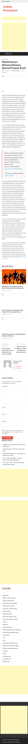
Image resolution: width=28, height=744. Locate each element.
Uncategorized (7, 659)
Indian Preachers (10, 8)
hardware (5, 624)
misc (4, 637)
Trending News (7, 656)
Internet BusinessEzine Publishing (12, 629)
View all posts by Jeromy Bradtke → (18, 367)
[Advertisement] (15, 18)
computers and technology (10, 608)
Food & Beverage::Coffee (9, 616)
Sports (4, 653)
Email (4, 414)
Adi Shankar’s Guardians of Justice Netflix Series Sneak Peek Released (12, 287)
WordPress (11, 742)
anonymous (6, 595)
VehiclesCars (6, 661)
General (5, 621)
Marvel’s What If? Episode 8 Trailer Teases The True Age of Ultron (12, 311)
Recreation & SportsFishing (10, 643)
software (5, 651)
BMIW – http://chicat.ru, (9, 598)
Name (4, 407)
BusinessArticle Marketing (10, 603)
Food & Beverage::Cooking (10, 619)
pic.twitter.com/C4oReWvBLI (13, 169)
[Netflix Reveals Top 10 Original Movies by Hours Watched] (14, 318)
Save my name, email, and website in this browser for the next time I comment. (13, 432)
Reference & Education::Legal (10, 645)
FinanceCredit (6, 611)
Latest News (5, 59)
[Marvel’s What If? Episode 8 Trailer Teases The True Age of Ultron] (14, 294)
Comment (5, 386)
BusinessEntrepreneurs (9, 606)
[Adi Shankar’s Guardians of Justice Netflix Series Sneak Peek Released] (14, 284)
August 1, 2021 (8, 175)
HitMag (17, 742)
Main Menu (8, 53)
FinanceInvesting (7, 614)
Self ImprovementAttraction (10, 648)
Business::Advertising (8, 600)
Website (4, 421)
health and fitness (7, 627)
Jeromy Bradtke (16, 70)
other (4, 640)
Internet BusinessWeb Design (11, 632)
